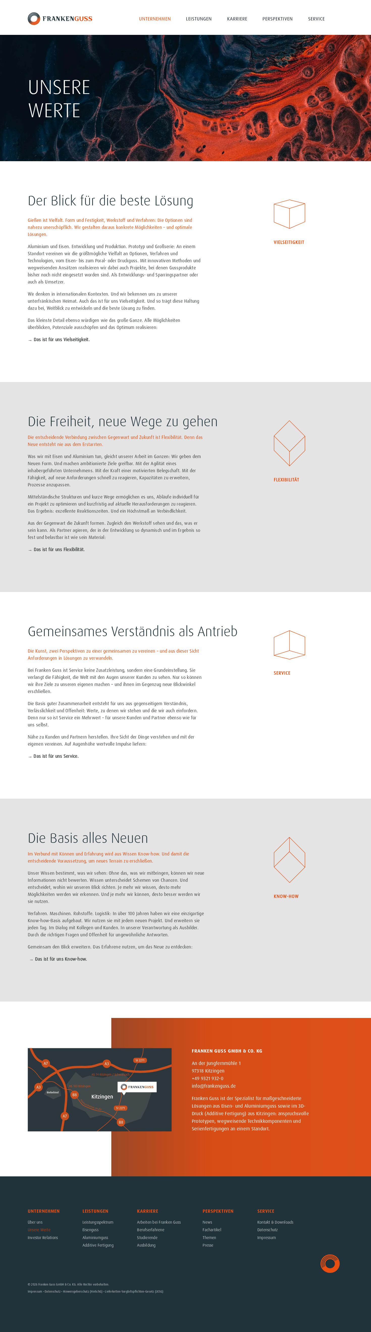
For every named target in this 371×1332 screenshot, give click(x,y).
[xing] (330, 1128)
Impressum (35, 1292)
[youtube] (330, 1102)
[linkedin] (330, 1115)
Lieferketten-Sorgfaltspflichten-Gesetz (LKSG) (134, 1292)
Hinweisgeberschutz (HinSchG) (83, 1292)
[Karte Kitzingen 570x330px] (100, 1050)
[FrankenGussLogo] (60, 15)
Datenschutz (53, 1292)
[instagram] (330, 1090)
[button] (341, 18)
